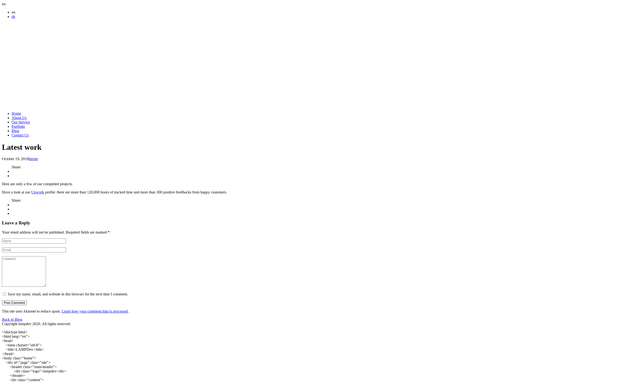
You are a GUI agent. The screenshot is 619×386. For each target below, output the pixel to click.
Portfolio (18, 126)
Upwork (37, 192)
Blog (15, 131)
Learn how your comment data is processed (95, 311)
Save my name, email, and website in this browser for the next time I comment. (68, 294)
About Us (19, 118)
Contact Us (20, 135)
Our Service (21, 122)
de (13, 16)
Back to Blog (12, 319)
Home (16, 113)
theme (33, 159)
